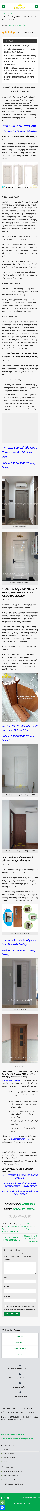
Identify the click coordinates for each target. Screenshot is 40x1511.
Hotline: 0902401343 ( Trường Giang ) (20, 126)
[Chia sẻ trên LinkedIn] (29, 1216)
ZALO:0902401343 (27, 1204)
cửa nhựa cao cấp (13, 1231)
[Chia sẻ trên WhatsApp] (10, 1216)
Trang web (7, 1296)
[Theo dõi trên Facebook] (2, 1498)
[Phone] (2, 1502)
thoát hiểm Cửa (22, 25)
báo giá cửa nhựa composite (17, 1226)
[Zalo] (2, 1507)
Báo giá (4, 14)
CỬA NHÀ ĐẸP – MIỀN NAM (24, 1209)
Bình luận (7, 1260)
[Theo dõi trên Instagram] (5, 1498)
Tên (5, 1277)
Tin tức (9, 14)
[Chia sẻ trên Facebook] (14, 1216)
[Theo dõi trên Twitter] (8, 1498)
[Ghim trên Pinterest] (25, 1216)
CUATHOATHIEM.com (11, 1080)
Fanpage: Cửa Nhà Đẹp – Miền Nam (20, 131)
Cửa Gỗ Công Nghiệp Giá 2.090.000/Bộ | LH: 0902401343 (29, 1238)
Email (6, 1287)
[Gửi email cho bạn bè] (22, 1216)
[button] (3, 6)
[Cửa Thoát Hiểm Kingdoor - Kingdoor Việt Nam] (20, 6)
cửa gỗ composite (18, 1229)
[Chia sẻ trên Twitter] (18, 1216)
